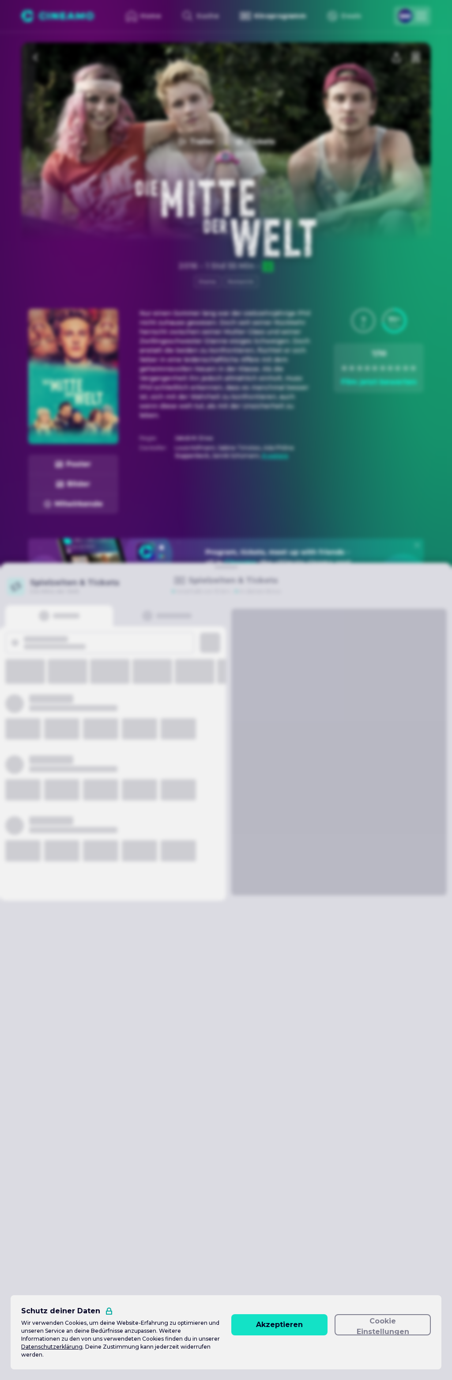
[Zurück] (36, 57)
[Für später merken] (416, 57)
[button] (363, 321)
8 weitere (275, 455)
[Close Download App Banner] (417, 545)
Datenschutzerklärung (52, 1346)
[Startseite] (57, 16)
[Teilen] (396, 57)
